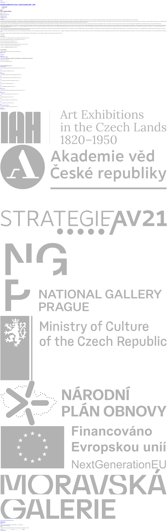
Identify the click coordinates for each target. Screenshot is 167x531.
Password (13, 529)
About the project (4, 7)
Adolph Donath (2, 73)
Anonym (1, 2)
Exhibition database (4, 6)
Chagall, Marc (2, 54)
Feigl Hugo (10, 65)
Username (1, 529)
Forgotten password (3, 530)
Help (1, 520)
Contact (3, 8)
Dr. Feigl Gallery (7, 14)
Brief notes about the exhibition (4, 105)
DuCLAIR (8, 525)
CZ (0, 0)
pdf (0, 69)
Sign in (4, 2)
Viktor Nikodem (2, 88)
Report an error (11, 520)
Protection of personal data (5, 520)
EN (1, 0)
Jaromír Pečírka (2, 92)
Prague (3, 14)
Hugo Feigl (5, 17)
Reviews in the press (3, 66)
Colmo (4, 525)
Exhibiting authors (2, 52)
